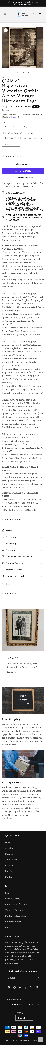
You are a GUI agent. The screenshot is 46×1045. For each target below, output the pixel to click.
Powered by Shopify (31, 1040)
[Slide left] (17, 73)
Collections (11, 859)
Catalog (9, 854)
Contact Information (15, 916)
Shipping (5, 110)
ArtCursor (17, 1040)
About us (10, 865)
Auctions (10, 848)
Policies (9, 871)
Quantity (6, 144)
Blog (7, 927)
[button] (5, 14)
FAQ (7, 893)
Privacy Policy (12, 898)
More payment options (23, 177)
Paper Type (7, 122)
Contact (9, 877)
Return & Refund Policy (18, 904)
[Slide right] (28, 73)
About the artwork (12, 519)
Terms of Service (14, 910)
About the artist (10, 593)
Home (8, 842)
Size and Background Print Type (17, 133)
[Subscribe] (38, 978)
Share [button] (8, 584)
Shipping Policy (13, 921)
